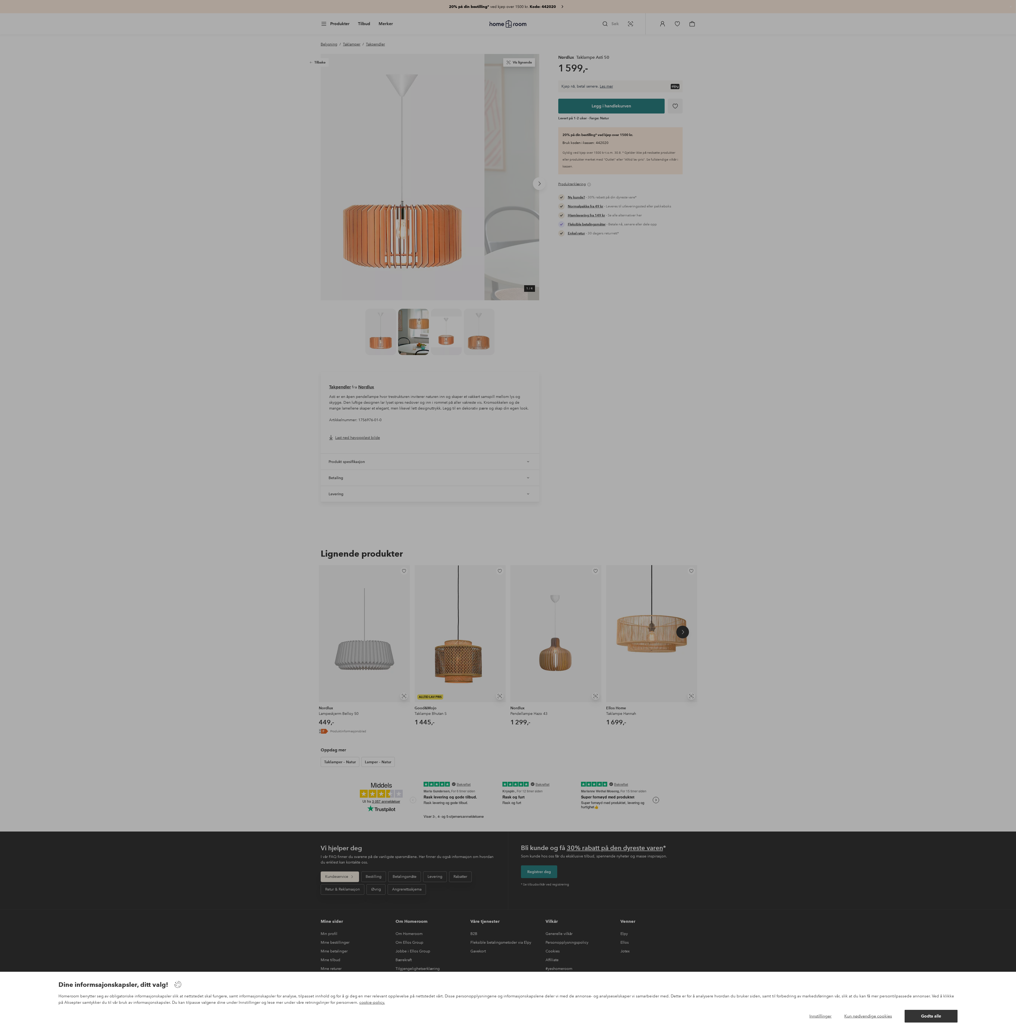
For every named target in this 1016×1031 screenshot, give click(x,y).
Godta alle (931, 1016)
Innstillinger (820, 1016)
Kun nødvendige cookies (868, 1016)
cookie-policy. (372, 1002)
